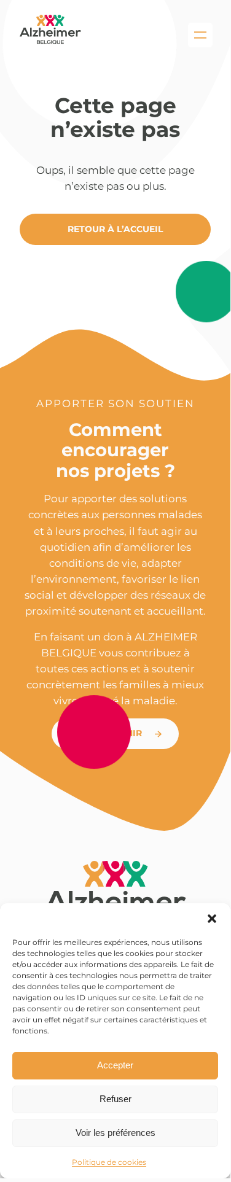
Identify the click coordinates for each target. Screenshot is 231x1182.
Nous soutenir (104, 733)
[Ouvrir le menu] (200, 35)
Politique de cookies (109, 1162)
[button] (212, 918)
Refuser (115, 1099)
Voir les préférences (115, 1132)
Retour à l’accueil (115, 229)
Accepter (115, 1065)
